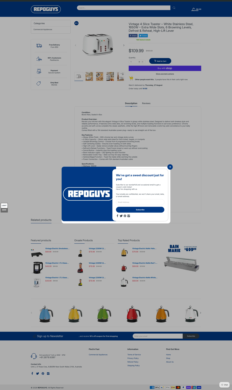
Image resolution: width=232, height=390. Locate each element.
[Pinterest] (124, 215)
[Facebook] (117, 215)
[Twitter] (121, 215)
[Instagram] (128, 215)
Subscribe (140, 210)
